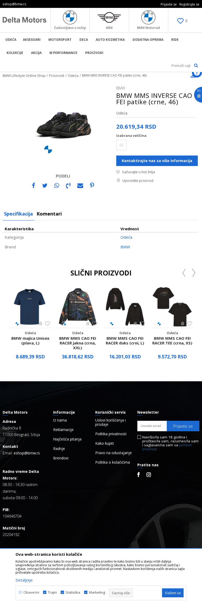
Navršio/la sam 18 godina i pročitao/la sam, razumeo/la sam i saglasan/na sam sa (170, 443)
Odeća (73, 75)
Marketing (97, 592)
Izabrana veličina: (131, 135)
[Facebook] (33, 185)
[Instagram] (148, 474)
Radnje (59, 449)
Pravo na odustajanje (113, 453)
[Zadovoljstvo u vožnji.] (70, 17)
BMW (125, 246)
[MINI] (109, 17)
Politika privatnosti (111, 434)
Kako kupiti (104, 443)
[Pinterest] (92, 185)
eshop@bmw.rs (27, 452)
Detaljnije (24, 580)
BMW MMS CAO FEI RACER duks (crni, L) (125, 340)
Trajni (52, 592)
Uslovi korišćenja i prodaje (110, 422)
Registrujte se (189, 4)
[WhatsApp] (56, 185)
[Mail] (80, 185)
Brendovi (60, 458)
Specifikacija (18, 214)
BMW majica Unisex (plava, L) (30, 340)
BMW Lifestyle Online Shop (24, 75)
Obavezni (31, 592)
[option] (30, 324)
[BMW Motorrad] (148, 17)
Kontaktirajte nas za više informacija (157, 160)
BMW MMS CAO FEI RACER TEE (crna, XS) (172, 340)
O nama (60, 420)
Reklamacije (63, 430)
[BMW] (48, 149)
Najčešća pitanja (67, 439)
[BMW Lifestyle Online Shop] (25, 19)
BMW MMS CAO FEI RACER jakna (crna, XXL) (77, 343)
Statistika (72, 592)
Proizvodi (56, 75)
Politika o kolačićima (112, 462)
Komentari (49, 214)
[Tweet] (44, 185)
